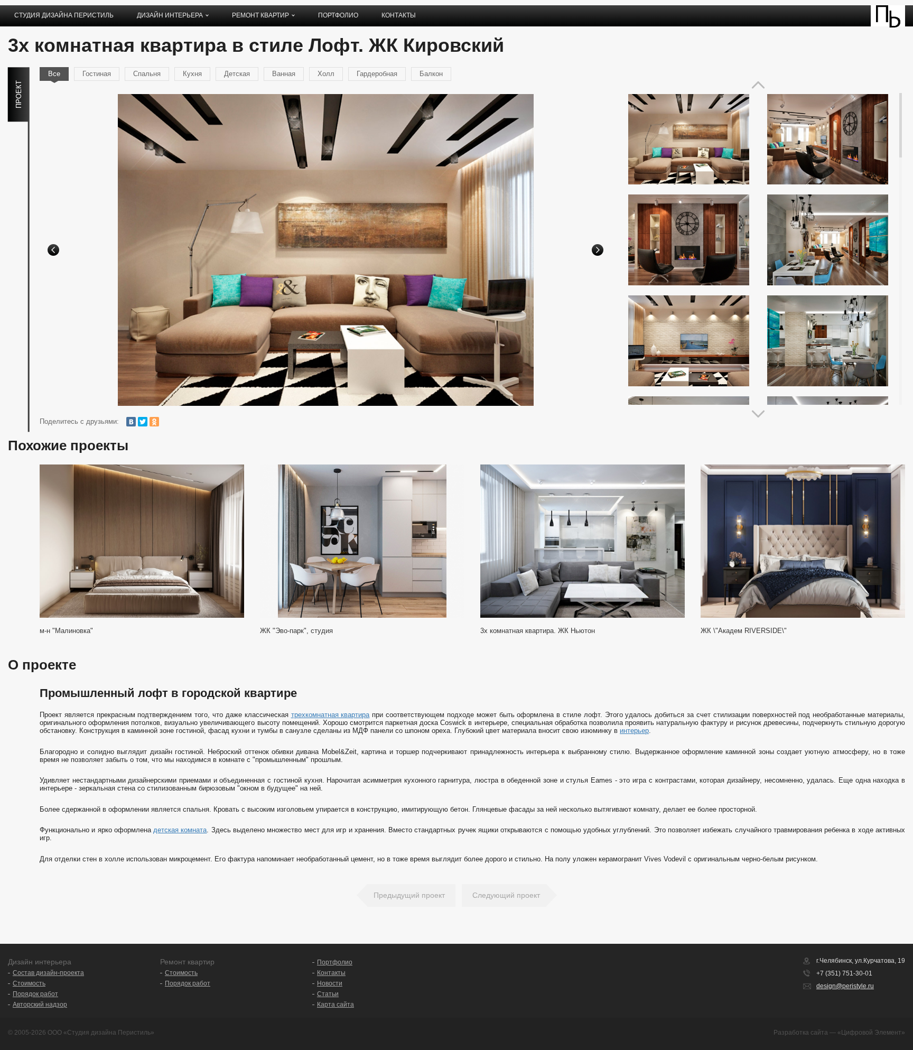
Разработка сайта (801, 1032)
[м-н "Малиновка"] (142, 541)
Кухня (192, 74)
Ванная (283, 74)
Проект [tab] (19, 94)
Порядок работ (35, 994)
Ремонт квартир (260, 15)
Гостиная (96, 74)
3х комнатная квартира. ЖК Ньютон (537, 631)
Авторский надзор (40, 1004)
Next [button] (597, 250)
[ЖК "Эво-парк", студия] (362, 541)
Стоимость (29, 983)
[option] (325, 250)
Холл (326, 74)
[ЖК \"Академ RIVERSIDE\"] (803, 541)
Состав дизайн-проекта (48, 973)
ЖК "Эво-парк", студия (296, 631)
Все (54, 74)
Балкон (431, 74)
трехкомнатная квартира (330, 715)
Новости (329, 983)
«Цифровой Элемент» (871, 1032)
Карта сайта (335, 1004)
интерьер (634, 731)
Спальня (147, 74)
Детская (237, 74)
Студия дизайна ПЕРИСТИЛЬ (64, 15)
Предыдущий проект (409, 895)
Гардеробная (377, 74)
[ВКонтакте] (131, 421)
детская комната (180, 830)
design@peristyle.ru (845, 986)
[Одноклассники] (154, 421)
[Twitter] (142, 421)
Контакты (398, 15)
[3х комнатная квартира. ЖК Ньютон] (582, 541)
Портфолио (338, 15)
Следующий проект (506, 895)
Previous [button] (53, 250)
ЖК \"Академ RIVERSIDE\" (744, 631)
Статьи (328, 994)
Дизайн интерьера (170, 15)
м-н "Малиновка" (66, 631)
